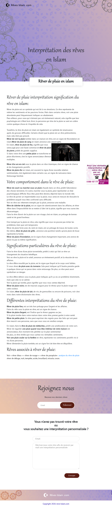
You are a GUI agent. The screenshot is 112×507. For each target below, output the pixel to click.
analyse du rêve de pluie (68, 355)
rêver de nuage (31, 355)
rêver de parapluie (49, 355)
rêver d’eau (16, 355)
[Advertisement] (56, 30)
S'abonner (67, 405)
